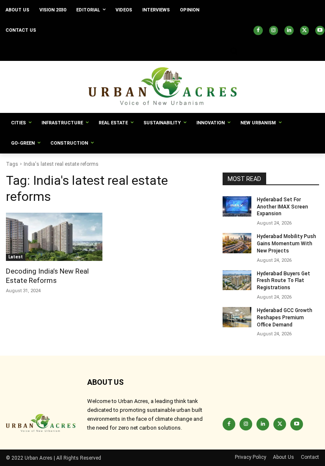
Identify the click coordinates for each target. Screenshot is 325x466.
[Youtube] (320, 30)
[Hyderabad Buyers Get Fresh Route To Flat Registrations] (237, 280)
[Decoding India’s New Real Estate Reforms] (54, 237)
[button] (233, 51)
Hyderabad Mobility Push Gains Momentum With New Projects (286, 243)
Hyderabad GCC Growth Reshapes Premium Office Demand (284, 317)
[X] (304, 30)
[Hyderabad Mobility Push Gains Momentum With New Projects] (237, 243)
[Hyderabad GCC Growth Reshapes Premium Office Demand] (237, 317)
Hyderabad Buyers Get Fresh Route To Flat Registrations (283, 281)
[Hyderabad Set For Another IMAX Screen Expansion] (237, 206)
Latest (15, 257)
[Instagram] (273, 30)
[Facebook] (258, 30)
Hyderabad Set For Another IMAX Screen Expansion (282, 207)
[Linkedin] (289, 30)
